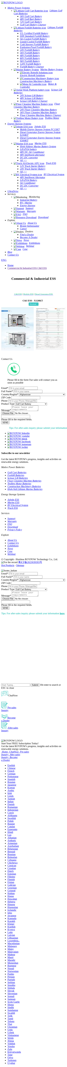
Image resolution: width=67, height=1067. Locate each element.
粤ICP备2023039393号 (30, 562)
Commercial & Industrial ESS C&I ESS (27, 268)
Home (10, 265)
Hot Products (7, 565)
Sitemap (20, 565)
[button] (33, 304)
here (62, 613)
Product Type (7, 404)
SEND (5, 422)
